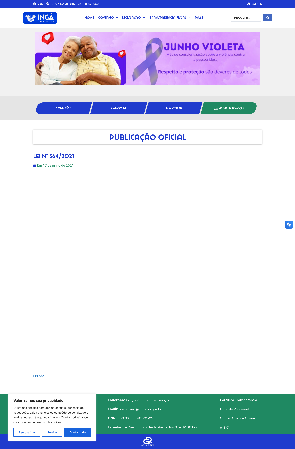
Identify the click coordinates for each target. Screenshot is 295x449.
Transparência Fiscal (167, 17)
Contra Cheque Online (237, 418)
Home (89, 17)
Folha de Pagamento (235, 409)
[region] (52, 417)
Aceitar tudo (77, 432)
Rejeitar (52, 432)
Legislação (131, 17)
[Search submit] (267, 17)
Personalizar (27, 432)
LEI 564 (39, 376)
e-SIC (224, 427)
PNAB (199, 17)
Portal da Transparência (238, 400)
